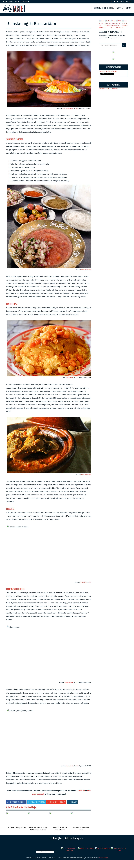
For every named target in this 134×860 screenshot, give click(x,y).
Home (5, 1)
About (11, 1)
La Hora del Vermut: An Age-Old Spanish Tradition (38, 829)
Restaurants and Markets (103, 8)
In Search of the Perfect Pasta (81, 829)
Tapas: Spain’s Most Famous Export (59, 829)
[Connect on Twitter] (114, 1)
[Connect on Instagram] (124, 1)
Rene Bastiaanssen (67, 108)
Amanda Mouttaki (86, 269)
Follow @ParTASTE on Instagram (67, 838)
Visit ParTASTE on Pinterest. (108, 88)
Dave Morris (69, 766)
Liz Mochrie (83, 582)
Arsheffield (70, 377)
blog (17, 1)
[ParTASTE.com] (14, 8)
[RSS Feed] (111, 1)
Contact (128, 8)
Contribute (25, 1)
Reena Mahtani (69, 682)
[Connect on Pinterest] (127, 1)
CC (77, 108)
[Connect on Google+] (120, 1)
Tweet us (81, 791)
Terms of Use (103, 858)
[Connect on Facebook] (117, 1)
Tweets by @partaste (108, 71)
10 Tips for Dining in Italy (17, 827)
